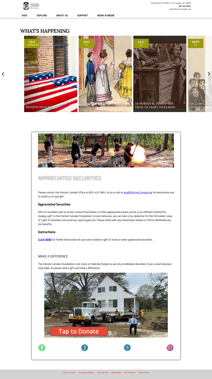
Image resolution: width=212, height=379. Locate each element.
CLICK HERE (44, 240)
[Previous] (3, 74)
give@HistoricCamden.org (138, 192)
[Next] (208, 74)
